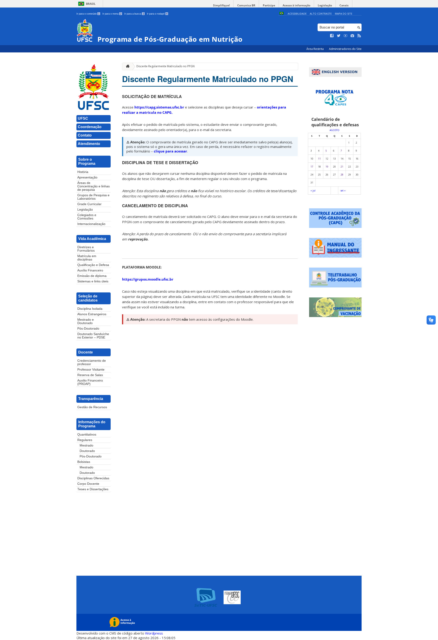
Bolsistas (83, 462)
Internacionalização (91, 224)
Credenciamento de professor (91, 362)
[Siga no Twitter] (339, 36)
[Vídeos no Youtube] (345, 36)
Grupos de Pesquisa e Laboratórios (93, 197)
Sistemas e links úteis (92, 281)
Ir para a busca (134, 13)
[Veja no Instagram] (352, 36)
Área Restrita (315, 49)
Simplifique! (221, 5)
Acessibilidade (297, 13)
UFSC (83, 118)
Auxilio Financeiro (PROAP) (90, 382)
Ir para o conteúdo (87, 13)
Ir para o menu (111, 13)
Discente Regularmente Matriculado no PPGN (165, 66)
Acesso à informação (296, 5)
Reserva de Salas (90, 375)
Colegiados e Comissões (86, 216)
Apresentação (87, 177)
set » (343, 190)
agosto (334, 130)
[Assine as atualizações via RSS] (359, 36)
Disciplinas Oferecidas (93, 478)
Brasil (91, 4)
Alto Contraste (321, 13)
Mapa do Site (343, 13)
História (82, 172)
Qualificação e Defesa (93, 265)
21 (342, 166)
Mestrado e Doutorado (85, 321)
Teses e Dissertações (92, 489)
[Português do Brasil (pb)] (281, 13)
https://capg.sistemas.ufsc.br (159, 107)
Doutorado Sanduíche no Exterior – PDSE (93, 335)
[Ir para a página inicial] (126, 66)
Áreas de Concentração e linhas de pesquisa (93, 186)
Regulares (84, 440)
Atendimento (89, 144)
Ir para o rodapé (157, 13)
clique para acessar (170, 151)
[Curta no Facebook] (332, 36)
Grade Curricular (89, 204)
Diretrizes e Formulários (86, 248)
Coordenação (90, 127)
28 (342, 174)
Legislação (325, 5)
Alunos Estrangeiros (91, 314)
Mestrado (86, 445)
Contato (85, 135)
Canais (344, 5)
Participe (269, 5)
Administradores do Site (345, 49)
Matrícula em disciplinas (86, 257)
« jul (312, 190)
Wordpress (154, 633)
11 (319, 158)
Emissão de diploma (92, 276)
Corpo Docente (88, 483)
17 (311, 166)
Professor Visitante (90, 369)
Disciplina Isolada (89, 308)
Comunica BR (246, 5)
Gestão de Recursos (92, 407)
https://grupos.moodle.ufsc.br (147, 279)
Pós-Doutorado (88, 328)
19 (327, 166)
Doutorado (87, 451)
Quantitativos (86, 434)
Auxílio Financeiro (90, 270)
